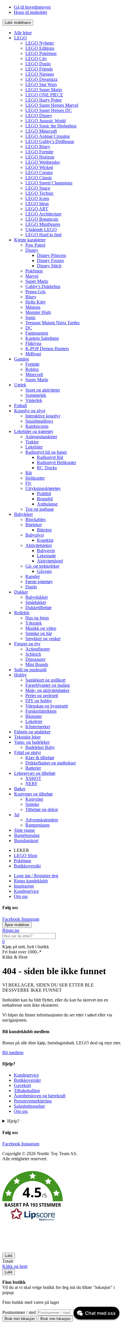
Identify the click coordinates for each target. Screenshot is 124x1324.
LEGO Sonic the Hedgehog (50, 125)
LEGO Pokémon (41, 53)
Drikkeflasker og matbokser (50, 762)
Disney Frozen (50, 260)
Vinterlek (33, 400)
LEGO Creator (39, 172)
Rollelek (21, 612)
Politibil (44, 493)
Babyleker (23, 514)
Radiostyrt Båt (50, 457)
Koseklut (45, 540)
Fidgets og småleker (32, 731)
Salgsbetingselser (29, 1106)
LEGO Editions (39, 48)
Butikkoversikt (27, 865)
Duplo (31, 586)
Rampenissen (37, 825)
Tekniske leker (27, 737)
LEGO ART (36, 208)
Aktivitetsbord (50, 560)
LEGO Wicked (39, 167)
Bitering (44, 529)
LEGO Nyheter (39, 43)
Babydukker (36, 597)
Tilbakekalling (27, 1090)
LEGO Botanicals (41, 219)
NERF (31, 783)
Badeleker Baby (40, 747)
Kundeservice (26, 891)
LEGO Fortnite (39, 151)
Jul (16, 814)
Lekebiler (34, 446)
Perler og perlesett (41, 695)
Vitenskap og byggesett (46, 705)
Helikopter (35, 478)
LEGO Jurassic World (45, 120)
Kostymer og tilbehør (33, 793)
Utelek (20, 384)
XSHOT (33, 778)
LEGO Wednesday (42, 162)
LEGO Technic (39, 193)
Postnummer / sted (19, 1312)
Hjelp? (13, 1121)
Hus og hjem (37, 617)
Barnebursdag (27, 835)
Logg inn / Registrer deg (36, 875)
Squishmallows (39, 421)
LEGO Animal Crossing (47, 136)
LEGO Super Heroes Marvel (51, 105)
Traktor (32, 441)
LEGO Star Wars (41, 84)
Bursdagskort (26, 840)
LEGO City (36, 58)
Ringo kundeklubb (31, 880)
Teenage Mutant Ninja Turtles (52, 322)
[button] (62, 1197)
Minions (32, 307)
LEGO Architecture (43, 213)
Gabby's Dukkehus (42, 286)
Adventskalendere (41, 819)
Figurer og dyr (27, 643)
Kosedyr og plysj (29, 410)
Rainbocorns (36, 426)
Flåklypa (33, 343)
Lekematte (46, 555)
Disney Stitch (49, 265)
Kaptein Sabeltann (42, 338)
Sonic (30, 317)
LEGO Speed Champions (48, 182)
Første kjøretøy (39, 581)
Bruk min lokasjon (20, 1319)
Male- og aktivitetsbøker (47, 690)
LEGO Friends (39, 68)
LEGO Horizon (39, 156)
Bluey (30, 296)
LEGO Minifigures (42, 224)
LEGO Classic (38, 177)
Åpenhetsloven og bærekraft (39, 1095)
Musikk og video (40, 628)
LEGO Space (37, 188)
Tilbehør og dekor (41, 809)
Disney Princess (51, 255)
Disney (31, 250)
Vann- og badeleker (32, 742)
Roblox (32, 369)
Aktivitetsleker (38, 545)
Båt (28, 472)
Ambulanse (47, 503)
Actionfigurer (37, 648)
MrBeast (33, 353)
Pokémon (34, 270)
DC (28, 327)
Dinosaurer (35, 659)
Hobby (20, 674)
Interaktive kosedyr (42, 415)
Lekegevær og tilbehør (34, 773)
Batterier (33, 768)
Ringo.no (10, 930)
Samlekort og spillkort (45, 680)
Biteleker (33, 524)
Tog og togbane (39, 509)
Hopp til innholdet (30, 12)
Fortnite (32, 364)
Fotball (20, 405)
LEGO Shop (25, 855)
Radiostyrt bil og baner (46, 452)
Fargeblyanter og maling (47, 685)
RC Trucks (47, 467)
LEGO (20, 37)
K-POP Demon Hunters (47, 348)
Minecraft (34, 374)
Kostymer (34, 799)
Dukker (21, 591)
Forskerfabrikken (41, 711)
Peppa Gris (35, 291)
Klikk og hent (14, 1266)
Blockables (35, 519)
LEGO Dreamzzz (41, 79)
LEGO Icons (37, 198)
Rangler (32, 576)
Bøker (19, 788)
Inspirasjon (24, 886)
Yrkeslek (33, 623)
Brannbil (45, 498)
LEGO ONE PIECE (44, 94)
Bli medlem (12, 1052)
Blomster (33, 716)
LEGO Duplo (38, 63)
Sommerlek (35, 395)
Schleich (33, 654)
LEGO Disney (38, 115)
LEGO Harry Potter (43, 100)
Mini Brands (36, 664)
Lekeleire (33, 721)
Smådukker (35, 602)
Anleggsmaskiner (41, 436)
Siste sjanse (24, 830)
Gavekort (22, 1085)
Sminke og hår (38, 633)
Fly (28, 483)
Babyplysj (34, 535)
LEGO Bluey (37, 146)
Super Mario (36, 281)
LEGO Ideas (37, 203)
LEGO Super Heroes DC (48, 110)
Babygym (46, 550)
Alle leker (23, 32)
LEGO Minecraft (41, 131)
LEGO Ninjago (39, 74)
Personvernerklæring (33, 1100)
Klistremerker (37, 726)
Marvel (31, 276)
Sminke (32, 804)
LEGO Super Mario (43, 89)
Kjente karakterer (30, 239)
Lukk (9, 1256)
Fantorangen (36, 333)
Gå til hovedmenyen (32, 7)
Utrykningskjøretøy (43, 488)
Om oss (21, 896)
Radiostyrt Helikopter (56, 462)
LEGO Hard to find (43, 234)
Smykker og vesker (43, 638)
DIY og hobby (38, 700)
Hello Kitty (35, 301)
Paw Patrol (35, 245)
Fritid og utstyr (27, 752)
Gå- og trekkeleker (42, 566)
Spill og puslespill (30, 669)
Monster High (38, 312)
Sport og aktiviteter (42, 390)
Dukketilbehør (38, 607)
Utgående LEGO (41, 229)
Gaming (21, 358)
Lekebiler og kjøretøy (33, 431)
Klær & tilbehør (39, 757)
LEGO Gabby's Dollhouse (49, 141)
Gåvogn (44, 571)
